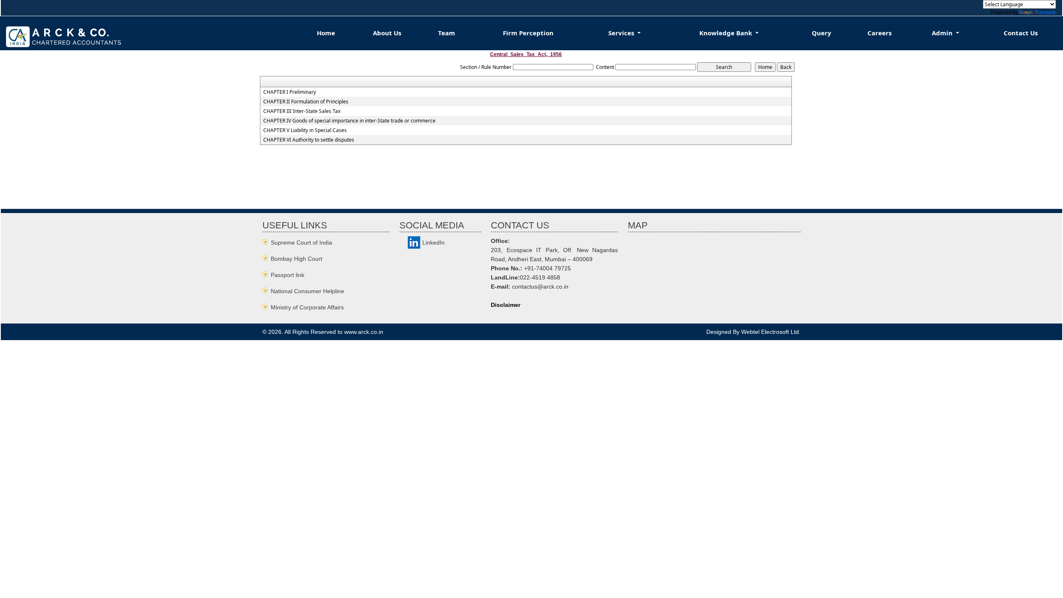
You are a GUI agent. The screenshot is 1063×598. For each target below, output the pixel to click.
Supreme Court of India (301, 242)
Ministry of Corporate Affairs (307, 307)
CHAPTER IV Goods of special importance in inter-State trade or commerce (349, 121)
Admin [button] (943, 33)
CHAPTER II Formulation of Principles (305, 101)
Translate (1045, 12)
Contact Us (1021, 33)
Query (821, 33)
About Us (387, 33)
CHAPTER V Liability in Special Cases (305, 130)
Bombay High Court (296, 258)
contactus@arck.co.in (540, 286)
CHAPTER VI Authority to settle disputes (308, 140)
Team (446, 33)
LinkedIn (433, 242)
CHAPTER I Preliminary (289, 92)
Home (326, 33)
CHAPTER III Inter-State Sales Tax (301, 111)
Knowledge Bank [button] (726, 33)
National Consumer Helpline (307, 291)
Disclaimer (505, 304)
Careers (879, 33)
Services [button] (622, 33)
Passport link (287, 275)
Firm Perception (528, 33)
